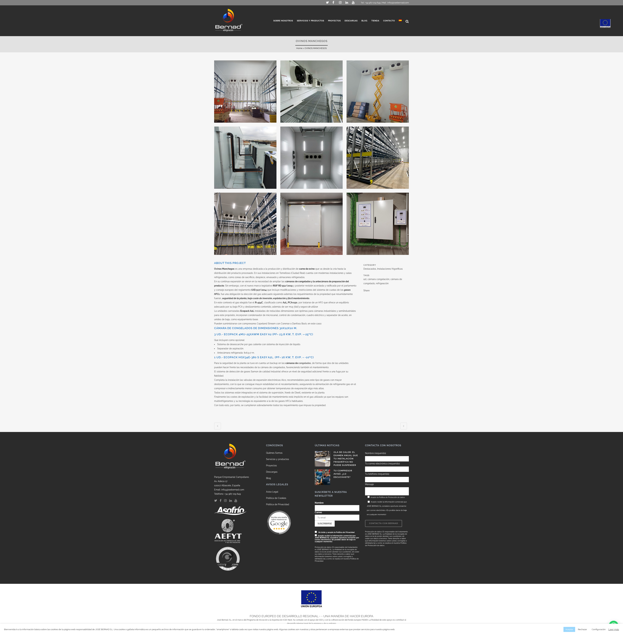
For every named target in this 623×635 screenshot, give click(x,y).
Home (299, 48)
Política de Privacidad (277, 504)
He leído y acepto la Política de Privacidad (336, 532)
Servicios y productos (277, 459)
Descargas (271, 472)
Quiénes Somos (274, 453)
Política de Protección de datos (392, 497)
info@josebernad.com (398, 2)
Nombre (319, 502)
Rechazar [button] (582, 629)
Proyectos (271, 465)
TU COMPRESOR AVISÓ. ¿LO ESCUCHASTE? (343, 473)
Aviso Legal (272, 491)
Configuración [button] (599, 629)
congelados (304, 363)
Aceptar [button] (569, 629)
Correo (318, 512)
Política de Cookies (276, 498)
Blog (268, 478)
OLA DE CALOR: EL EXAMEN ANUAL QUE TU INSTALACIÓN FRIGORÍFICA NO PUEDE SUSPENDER (346, 458)
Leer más (613, 629)
